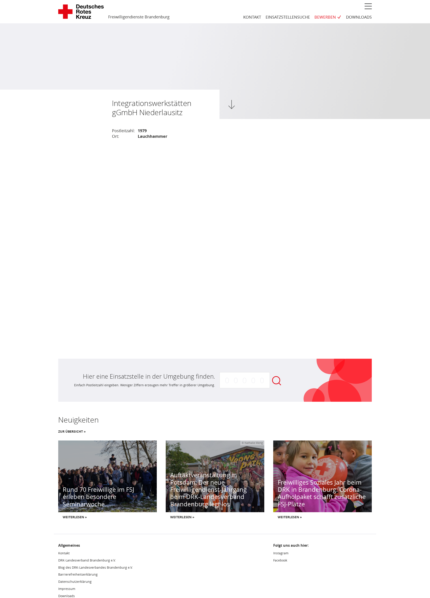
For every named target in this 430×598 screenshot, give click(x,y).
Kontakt (252, 17)
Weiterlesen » (75, 517)
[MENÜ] (368, 6)
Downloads (359, 17)
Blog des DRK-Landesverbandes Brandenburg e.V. (95, 568)
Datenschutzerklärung (75, 582)
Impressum (66, 589)
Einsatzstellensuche (288, 17)
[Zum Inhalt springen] (231, 104)
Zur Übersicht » (72, 432)
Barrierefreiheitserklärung (78, 574)
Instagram (280, 553)
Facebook (280, 560)
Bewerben (325, 17)
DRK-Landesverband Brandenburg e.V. (87, 560)
